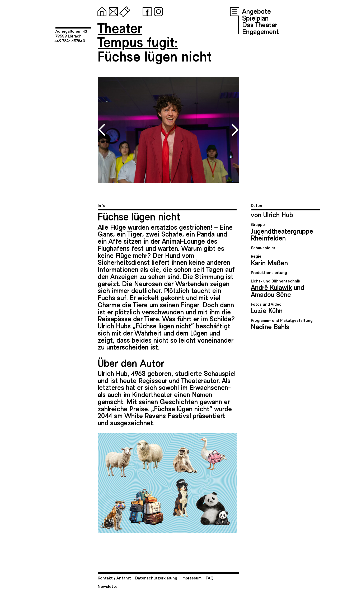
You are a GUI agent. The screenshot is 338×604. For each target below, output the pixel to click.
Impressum (191, 577)
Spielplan (255, 17)
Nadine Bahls (270, 326)
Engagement (260, 31)
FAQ (209, 577)
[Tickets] (123, 10)
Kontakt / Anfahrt (114, 577)
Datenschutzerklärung (156, 577)
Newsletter (108, 586)
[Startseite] (101, 10)
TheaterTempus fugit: (138, 34)
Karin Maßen (269, 262)
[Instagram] (157, 10)
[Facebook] (146, 10)
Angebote (256, 11)
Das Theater (259, 24)
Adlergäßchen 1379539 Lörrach (71, 33)
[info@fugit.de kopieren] (112, 10)
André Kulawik (271, 287)
